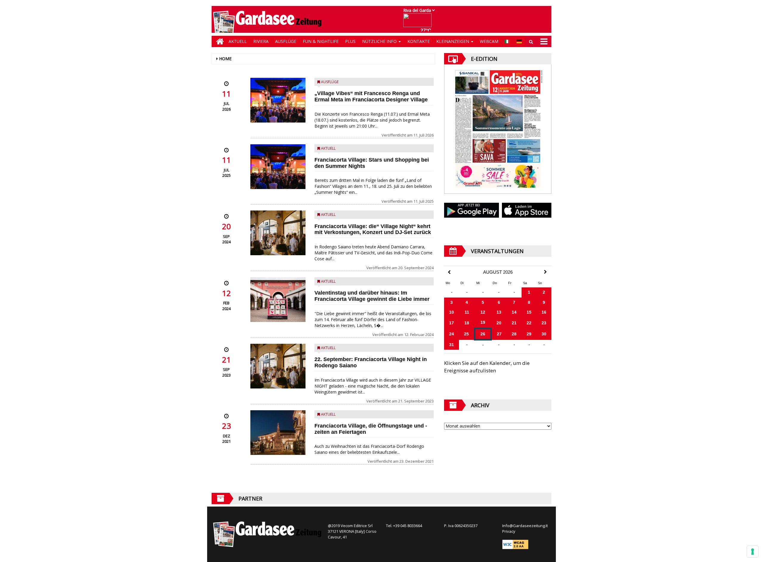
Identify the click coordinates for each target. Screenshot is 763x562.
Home (225, 58)
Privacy (508, 531)
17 (451, 323)
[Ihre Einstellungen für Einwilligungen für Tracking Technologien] (752, 551)
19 (482, 322)
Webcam (489, 41)
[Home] (218, 41)
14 (514, 312)
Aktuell (238, 41)
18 (466, 323)
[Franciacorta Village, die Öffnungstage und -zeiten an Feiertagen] (277, 432)
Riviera (261, 41)
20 (499, 323)
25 (466, 334)
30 (544, 334)
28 (514, 334)
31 (451, 344)
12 (482, 312)
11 (467, 312)
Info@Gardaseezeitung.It (525, 525)
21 (514, 323)
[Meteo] (419, 23)
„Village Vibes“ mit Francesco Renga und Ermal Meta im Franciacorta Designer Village (371, 96)
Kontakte (418, 41)
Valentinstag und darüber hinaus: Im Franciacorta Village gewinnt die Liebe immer (371, 296)
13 (499, 312)
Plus (350, 41)
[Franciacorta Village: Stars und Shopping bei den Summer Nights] (277, 166)
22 (529, 323)
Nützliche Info (380, 41)
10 (451, 312)
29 (529, 334)
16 (544, 312)
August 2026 (498, 272)
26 (482, 334)
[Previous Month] (449, 272)
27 (499, 334)
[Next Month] (545, 272)
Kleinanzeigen (453, 41)
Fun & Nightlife (321, 41)
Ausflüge (285, 41)
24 (451, 334)
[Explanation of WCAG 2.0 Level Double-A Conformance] (515, 544)
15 (529, 312)
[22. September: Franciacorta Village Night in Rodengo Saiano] (277, 366)
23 (544, 323)
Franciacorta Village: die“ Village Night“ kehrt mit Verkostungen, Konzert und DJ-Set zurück (372, 229)
